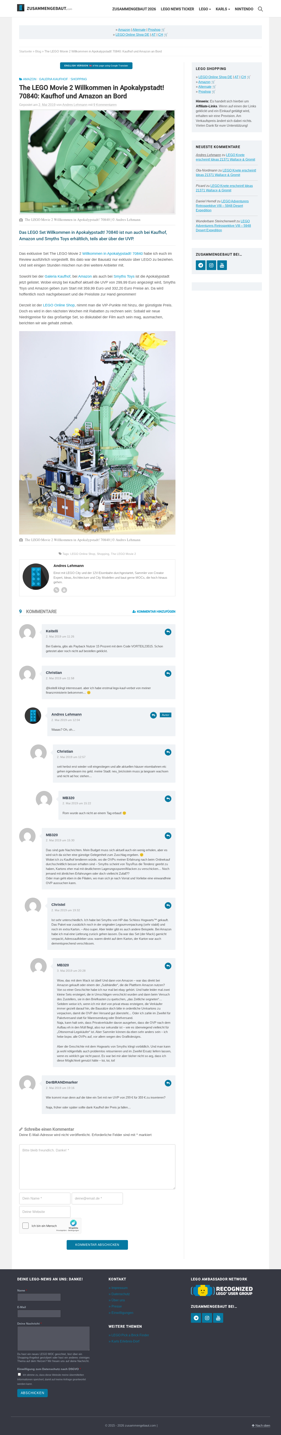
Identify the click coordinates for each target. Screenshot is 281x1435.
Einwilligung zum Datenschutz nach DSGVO (49, 1369)
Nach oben (262, 1425)
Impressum (119, 1288)
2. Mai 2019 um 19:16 (60, 1088)
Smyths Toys (124, 276)
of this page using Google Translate (96, 65)
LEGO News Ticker (177, 9)
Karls (221, 9)
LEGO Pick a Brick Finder (130, 1335)
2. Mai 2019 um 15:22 (77, 803)
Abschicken (32, 1393)
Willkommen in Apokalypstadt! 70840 (112, 254)
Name (22, 1290)
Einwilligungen (122, 1312)
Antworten (168, 632)
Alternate (139, 29)
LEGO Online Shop (59, 305)
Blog (38, 51)
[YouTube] (222, 265)
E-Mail (21, 1307)
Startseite (25, 51)
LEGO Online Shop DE (132, 34)
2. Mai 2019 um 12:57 (71, 757)
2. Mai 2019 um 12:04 (65, 720)
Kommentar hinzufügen (155, 611)
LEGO (203, 9)
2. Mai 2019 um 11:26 (60, 636)
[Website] (56, 590)
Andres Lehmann (66, 714)
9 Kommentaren (105, 105)
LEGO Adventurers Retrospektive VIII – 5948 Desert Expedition (222, 205)
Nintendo (244, 9)
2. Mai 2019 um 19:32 (65, 910)
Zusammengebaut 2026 (134, 9)
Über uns (118, 1300)
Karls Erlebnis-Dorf (125, 1341)
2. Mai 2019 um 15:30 (60, 840)
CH (160, 34)
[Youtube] (64, 590)
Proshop (154, 29)
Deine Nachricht (29, 1323)
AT (154, 34)
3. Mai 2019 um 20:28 (71, 970)
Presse (116, 1306)
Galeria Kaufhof (53, 79)
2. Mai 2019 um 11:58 (60, 678)
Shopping (79, 79)
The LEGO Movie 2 (123, 553)
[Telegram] (201, 265)
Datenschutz (120, 1294)
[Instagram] (211, 265)
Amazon (124, 29)
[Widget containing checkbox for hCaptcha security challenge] (50, 1225)
